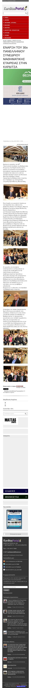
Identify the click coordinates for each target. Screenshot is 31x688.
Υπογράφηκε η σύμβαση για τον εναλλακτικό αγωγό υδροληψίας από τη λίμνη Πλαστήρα (18, 633)
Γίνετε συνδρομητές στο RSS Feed (13, 561)
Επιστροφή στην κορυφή (15, 534)
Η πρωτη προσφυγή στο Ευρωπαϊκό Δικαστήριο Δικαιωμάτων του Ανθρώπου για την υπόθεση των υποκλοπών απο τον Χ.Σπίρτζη (17, 602)
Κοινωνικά (10, 668)
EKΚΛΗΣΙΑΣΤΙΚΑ (12, 665)
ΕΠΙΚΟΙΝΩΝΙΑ (7, 38)
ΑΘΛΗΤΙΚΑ (7, 27)
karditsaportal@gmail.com (14, 552)
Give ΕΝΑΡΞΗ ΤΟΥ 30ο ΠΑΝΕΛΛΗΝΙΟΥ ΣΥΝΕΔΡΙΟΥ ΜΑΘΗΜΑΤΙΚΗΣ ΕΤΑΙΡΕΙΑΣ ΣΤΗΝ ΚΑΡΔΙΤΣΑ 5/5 (22, 386)
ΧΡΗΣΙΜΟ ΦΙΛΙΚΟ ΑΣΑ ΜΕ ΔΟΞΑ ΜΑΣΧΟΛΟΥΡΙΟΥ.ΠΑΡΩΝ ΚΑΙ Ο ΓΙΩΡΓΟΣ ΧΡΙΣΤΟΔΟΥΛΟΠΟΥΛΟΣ (16, 612)
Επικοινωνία (24, 685)
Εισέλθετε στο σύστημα (10, 391)
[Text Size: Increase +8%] (5, 402)
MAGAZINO (7, 25)
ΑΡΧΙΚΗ (6, 17)
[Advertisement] (15, 122)
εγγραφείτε (20, 391)
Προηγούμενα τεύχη (7, 592)
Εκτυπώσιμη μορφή (23, 144)
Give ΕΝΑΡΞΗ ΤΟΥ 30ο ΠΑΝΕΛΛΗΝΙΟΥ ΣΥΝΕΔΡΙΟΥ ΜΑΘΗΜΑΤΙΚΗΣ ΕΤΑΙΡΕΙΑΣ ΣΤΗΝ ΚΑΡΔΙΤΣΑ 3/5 (20, 386)
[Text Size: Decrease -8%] (5, 404)
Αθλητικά (9, 616)
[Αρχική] (15, 8)
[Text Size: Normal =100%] (5, 405)
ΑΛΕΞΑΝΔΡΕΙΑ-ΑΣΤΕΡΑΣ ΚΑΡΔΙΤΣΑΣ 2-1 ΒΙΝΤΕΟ (17, 658)
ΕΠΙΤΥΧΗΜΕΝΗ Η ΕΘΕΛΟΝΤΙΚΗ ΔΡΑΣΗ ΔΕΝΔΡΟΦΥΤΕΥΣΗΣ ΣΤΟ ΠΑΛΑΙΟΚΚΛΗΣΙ (16, 673)
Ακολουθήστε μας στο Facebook (13, 567)
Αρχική (5, 40)
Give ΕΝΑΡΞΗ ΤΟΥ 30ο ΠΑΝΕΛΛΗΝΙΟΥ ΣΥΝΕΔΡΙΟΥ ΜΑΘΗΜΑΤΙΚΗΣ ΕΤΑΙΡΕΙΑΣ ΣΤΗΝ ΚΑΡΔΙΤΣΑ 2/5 (18, 386)
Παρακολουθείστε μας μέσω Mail (13, 569)
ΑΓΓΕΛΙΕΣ (6, 32)
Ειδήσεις (9, 40)
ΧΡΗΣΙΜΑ (6, 35)
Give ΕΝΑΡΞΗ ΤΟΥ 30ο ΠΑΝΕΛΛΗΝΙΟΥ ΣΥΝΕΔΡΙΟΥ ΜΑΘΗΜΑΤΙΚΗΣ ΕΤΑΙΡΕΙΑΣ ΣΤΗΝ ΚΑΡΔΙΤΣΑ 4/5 (21, 386)
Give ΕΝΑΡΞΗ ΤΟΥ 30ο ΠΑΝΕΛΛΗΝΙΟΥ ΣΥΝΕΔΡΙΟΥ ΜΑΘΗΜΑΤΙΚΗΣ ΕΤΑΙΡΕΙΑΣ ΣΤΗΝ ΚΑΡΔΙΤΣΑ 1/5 (17, 386)
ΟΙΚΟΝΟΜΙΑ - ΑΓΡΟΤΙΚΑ (10, 22)
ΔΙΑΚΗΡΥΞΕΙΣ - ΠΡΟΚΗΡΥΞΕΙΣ (11, 30)
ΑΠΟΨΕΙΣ (6, 20)
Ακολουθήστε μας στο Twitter (12, 564)
